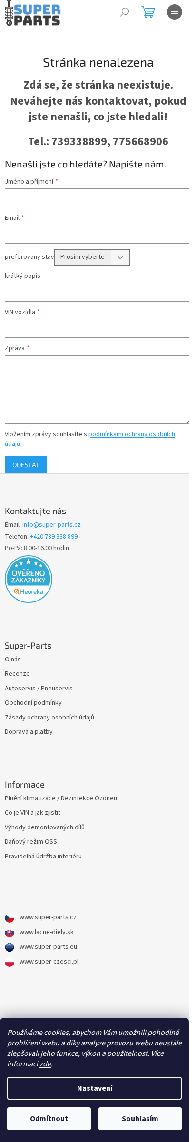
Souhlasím (140, 1118)
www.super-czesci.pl (48, 961)
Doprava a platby (29, 732)
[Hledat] (124, 11)
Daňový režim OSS (31, 842)
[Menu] (174, 11)
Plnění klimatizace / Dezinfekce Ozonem (62, 798)
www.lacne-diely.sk (46, 932)
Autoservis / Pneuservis (39, 688)
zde (45, 1064)
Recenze (17, 674)
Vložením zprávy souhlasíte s (90, 439)
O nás (13, 659)
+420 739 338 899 (54, 536)
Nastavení (94, 1088)
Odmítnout (49, 1118)
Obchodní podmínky (33, 703)
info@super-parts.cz (51, 525)
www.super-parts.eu (47, 947)
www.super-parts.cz (47, 917)
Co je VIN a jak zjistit (32, 812)
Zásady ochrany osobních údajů (49, 717)
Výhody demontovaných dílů (45, 827)
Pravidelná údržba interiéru (43, 856)
